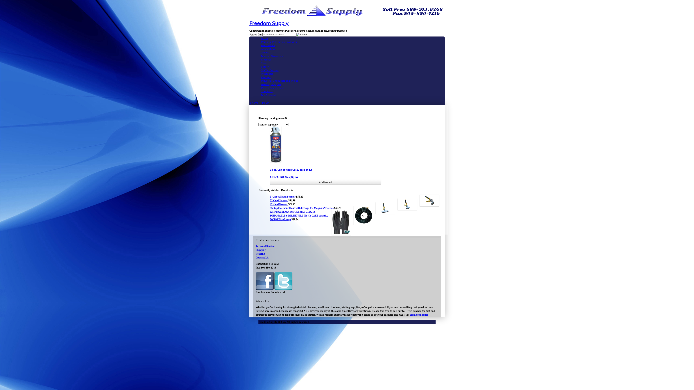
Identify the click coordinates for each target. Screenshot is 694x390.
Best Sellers (268, 45)
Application (268, 49)
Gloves (265, 52)
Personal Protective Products (279, 42)
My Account (268, 95)
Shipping (261, 250)
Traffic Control (270, 70)
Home (264, 38)
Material (266, 59)
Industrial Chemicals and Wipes (279, 80)
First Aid (266, 77)
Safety (265, 66)
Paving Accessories (272, 88)
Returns (260, 253)
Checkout (267, 91)
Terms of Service (265, 246)
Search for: (255, 34)
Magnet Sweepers (272, 56)
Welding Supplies (271, 84)
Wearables (267, 73)
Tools (264, 63)
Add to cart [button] (325, 182)
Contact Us (262, 257)
